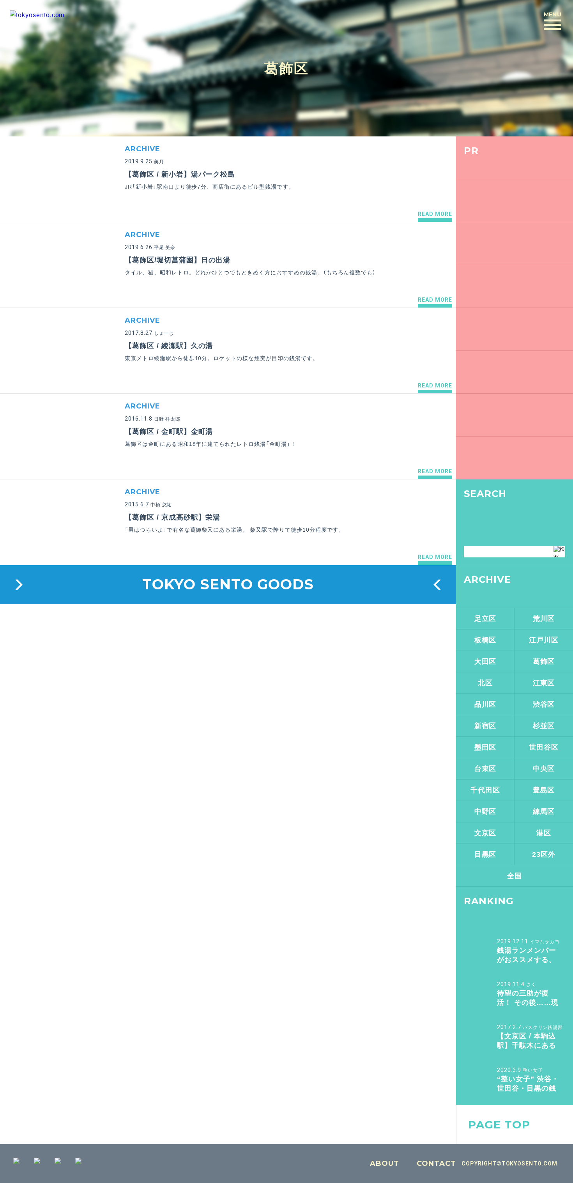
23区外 (543, 854)
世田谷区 (544, 747)
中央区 (544, 769)
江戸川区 (544, 640)
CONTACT (436, 1163)
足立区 (485, 618)
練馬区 (544, 811)
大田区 (485, 661)
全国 (514, 876)
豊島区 (544, 790)
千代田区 (485, 790)
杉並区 (544, 726)
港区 (543, 833)
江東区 (544, 683)
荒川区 (544, 618)
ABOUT (384, 1163)
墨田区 (485, 747)
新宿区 (485, 726)
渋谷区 (544, 704)
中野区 (485, 811)
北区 (485, 683)
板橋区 (485, 640)
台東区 (485, 769)
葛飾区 (286, 68)
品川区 (485, 704)
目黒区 (485, 854)
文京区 (485, 833)
